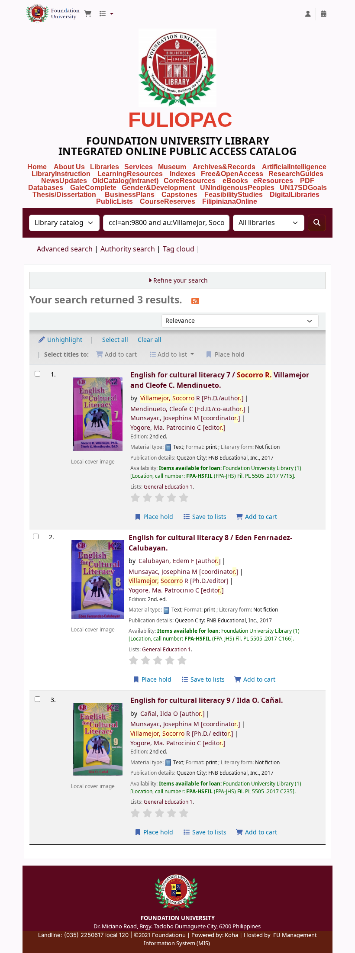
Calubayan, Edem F (180, 561)
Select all (115, 339)
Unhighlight (63, 339)
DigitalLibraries (295, 194)
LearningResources (130, 173)
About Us (69, 167)
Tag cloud (178, 249)
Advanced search (65, 249)
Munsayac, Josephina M (185, 418)
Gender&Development (158, 187)
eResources (273, 180)
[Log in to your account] (307, 14)
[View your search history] (323, 14)
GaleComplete (93, 187)
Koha (231, 935)
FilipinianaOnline (229, 201)
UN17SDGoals (303, 187)
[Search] (317, 223)
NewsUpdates (64, 180)
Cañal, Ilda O (172, 713)
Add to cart (260, 517)
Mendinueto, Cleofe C (187, 409)
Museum (173, 167)
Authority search (127, 249)
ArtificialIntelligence (294, 167)
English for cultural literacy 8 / (210, 543)
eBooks (235, 180)
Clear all (149, 339)
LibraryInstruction (62, 173)
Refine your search (180, 280)
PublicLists (114, 201)
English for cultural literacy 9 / (206, 700)
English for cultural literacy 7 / (219, 380)
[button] (88, 14)
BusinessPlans (130, 194)
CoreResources (190, 180)
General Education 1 (168, 487)
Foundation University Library (46, 9)
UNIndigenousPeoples (237, 187)
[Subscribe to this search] (195, 301)
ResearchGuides (295, 173)
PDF (307, 180)
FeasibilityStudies (233, 194)
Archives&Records (224, 167)
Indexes (183, 173)
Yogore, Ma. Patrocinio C (178, 427)
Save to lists (208, 517)
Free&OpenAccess (232, 173)
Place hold (157, 517)
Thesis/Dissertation (64, 194)
